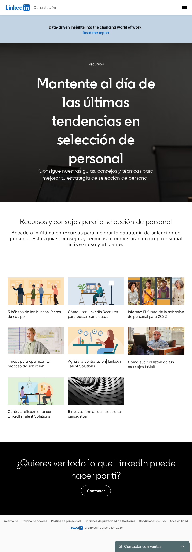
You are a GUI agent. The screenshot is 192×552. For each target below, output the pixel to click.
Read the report (96, 32)
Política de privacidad (66, 521)
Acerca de (11, 521)
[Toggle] (182, 546)
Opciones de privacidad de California (110, 521)
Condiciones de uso (152, 521)
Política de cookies (34, 521)
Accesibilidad (178, 521)
